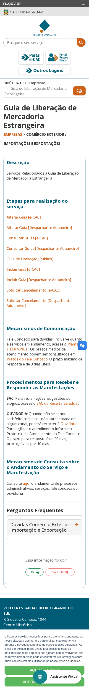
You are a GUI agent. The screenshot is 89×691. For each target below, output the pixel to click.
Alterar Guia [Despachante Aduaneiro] (39, 227)
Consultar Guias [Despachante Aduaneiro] (43, 248)
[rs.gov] (12, 3)
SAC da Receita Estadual (57, 403)
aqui (26, 483)
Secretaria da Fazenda (26, 12)
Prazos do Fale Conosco (27, 359)
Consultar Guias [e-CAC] (27, 238)
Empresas (37, 82)
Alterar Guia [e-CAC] (24, 217)
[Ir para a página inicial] (45, 27)
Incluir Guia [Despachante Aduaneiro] (39, 279)
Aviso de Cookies (69, 661)
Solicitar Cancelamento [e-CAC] (33, 290)
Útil (32, 572)
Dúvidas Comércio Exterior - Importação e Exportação (41, 527)
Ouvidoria (68, 423)
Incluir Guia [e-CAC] (23, 269)
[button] (57, 677)
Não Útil (58, 572)
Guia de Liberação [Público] (30, 258)
